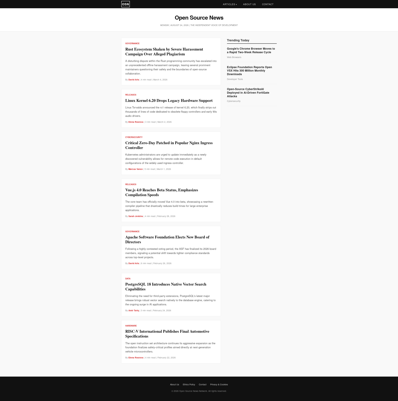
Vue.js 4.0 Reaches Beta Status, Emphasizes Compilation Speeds (161, 192)
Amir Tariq (133, 310)
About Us (249, 4)
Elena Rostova (135, 121)
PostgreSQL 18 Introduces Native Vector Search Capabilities (165, 286)
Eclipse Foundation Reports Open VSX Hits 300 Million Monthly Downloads (249, 70)
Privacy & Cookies (219, 384)
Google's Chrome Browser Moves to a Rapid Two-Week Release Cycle (251, 50)
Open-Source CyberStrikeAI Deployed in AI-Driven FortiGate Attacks (248, 92)
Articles (229, 4)
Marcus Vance (135, 169)
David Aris (133, 79)
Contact (268, 4)
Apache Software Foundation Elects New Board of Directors (167, 239)
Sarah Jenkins (135, 216)
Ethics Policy (189, 384)
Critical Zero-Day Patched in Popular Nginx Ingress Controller (169, 145)
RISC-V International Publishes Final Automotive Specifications (167, 333)
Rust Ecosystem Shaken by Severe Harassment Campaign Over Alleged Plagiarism (164, 51)
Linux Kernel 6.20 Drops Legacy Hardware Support (169, 100)
